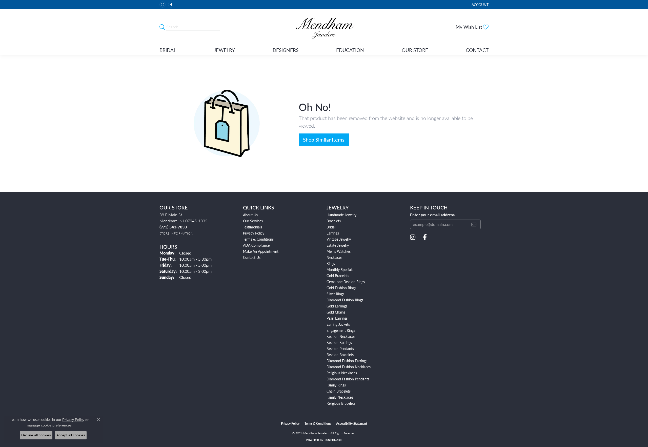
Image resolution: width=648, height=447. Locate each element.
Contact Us (251, 257)
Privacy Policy (253, 233)
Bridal (167, 50)
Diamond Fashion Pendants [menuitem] (348, 378)
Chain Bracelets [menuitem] (339, 391)
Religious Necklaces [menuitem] (342, 372)
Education (350, 50)
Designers (285, 50)
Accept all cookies (70, 435)
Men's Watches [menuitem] (339, 251)
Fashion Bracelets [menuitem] (340, 354)
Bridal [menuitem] (331, 226)
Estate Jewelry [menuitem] (338, 245)
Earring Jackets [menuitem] (338, 324)
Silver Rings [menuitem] (335, 293)
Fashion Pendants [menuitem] (340, 348)
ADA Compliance (256, 245)
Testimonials (252, 226)
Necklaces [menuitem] (334, 257)
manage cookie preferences (49, 425)
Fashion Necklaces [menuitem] (341, 336)
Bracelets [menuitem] (334, 220)
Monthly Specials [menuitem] (340, 269)
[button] (480, 4)
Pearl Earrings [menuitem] (337, 318)
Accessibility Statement (351, 423)
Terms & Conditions (258, 239)
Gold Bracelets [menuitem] (338, 275)
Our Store (415, 50)
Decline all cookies (36, 435)
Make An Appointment (260, 251)
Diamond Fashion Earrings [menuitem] (347, 360)
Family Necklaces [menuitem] (340, 397)
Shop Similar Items (324, 139)
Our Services (253, 220)
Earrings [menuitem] (333, 233)
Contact (477, 50)
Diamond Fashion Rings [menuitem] (345, 299)
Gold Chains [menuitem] (336, 312)
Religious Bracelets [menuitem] (341, 403)
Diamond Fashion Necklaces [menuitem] (349, 366)
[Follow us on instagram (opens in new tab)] (162, 5)
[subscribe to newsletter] (473, 224)
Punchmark (333, 440)
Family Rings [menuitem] (336, 384)
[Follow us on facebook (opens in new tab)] (171, 5)
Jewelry (224, 50)
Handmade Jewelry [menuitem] (341, 214)
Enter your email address (432, 215)
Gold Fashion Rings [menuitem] (341, 287)
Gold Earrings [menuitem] (337, 305)
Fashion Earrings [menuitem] (339, 342)
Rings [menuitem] (331, 263)
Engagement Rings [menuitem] (341, 330)
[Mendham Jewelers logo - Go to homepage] (323, 27)
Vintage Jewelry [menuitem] (339, 239)
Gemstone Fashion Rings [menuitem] (346, 281)
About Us (250, 214)
